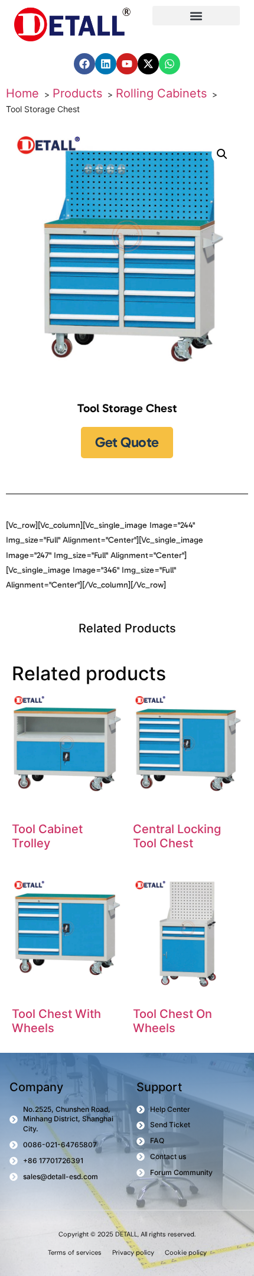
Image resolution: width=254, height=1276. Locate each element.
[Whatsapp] (169, 63)
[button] (196, 15)
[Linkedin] (105, 63)
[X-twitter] (148, 63)
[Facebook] (84, 63)
